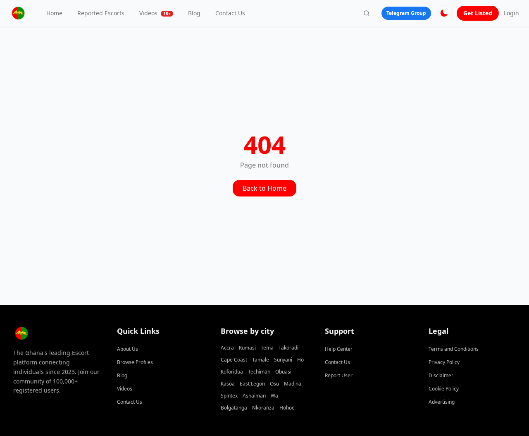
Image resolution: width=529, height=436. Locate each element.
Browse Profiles (135, 362)
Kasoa (228, 383)
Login (511, 13)
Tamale (260, 359)
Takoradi (288, 347)
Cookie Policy (444, 388)
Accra (227, 347)
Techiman (259, 371)
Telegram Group (406, 13)
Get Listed (477, 13)
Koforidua (232, 371)
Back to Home (264, 188)
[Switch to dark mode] (444, 13)
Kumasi (247, 347)
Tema (267, 347)
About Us (127, 348)
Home (54, 13)
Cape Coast (234, 359)
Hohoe (287, 407)
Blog (194, 13)
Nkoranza (263, 407)
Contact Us (230, 13)
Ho (300, 359)
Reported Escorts (100, 13)
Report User (339, 375)
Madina (292, 383)
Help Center (339, 348)
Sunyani (283, 359)
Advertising (442, 401)
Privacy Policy (444, 362)
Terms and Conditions (454, 348)
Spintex (229, 395)
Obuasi (283, 371)
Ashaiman (254, 395)
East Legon (252, 383)
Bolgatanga (234, 407)
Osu (274, 383)
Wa (274, 395)
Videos (155, 13)
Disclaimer (441, 375)
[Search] (366, 13)
